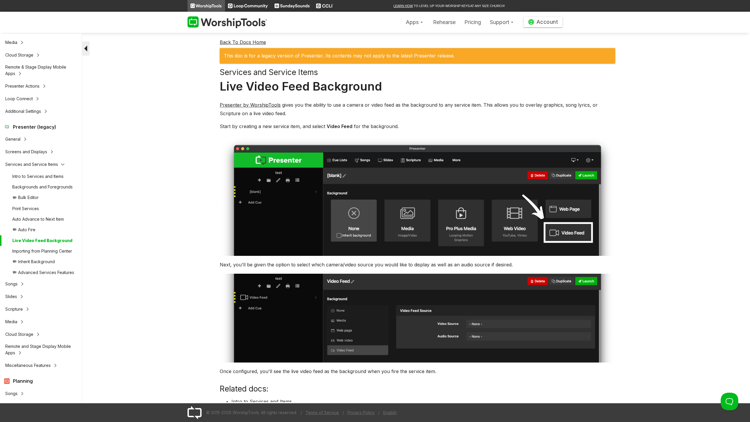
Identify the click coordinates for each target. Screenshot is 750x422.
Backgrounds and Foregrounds (42, 186)
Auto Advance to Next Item (38, 219)
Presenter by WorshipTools (250, 105)
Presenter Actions (26, 86)
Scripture (18, 309)
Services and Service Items (35, 164)
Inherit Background (33, 261)
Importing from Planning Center (42, 251)
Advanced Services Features (43, 272)
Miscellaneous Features (32, 365)
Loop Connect (23, 98)
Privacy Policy (361, 412)
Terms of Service (322, 412)
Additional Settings (27, 111)
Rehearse (444, 22)
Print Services (25, 208)
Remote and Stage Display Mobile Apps (38, 350)
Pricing (472, 22)
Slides (15, 296)
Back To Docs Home (243, 42)
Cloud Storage (23, 55)
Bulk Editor (25, 197)
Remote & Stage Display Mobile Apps (35, 70)
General (17, 139)
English (390, 412)
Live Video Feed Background (42, 240)
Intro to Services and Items (38, 176)
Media (15, 42)
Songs (15, 283)
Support (502, 22)
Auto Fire (23, 229)
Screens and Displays (30, 151)
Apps (415, 22)
